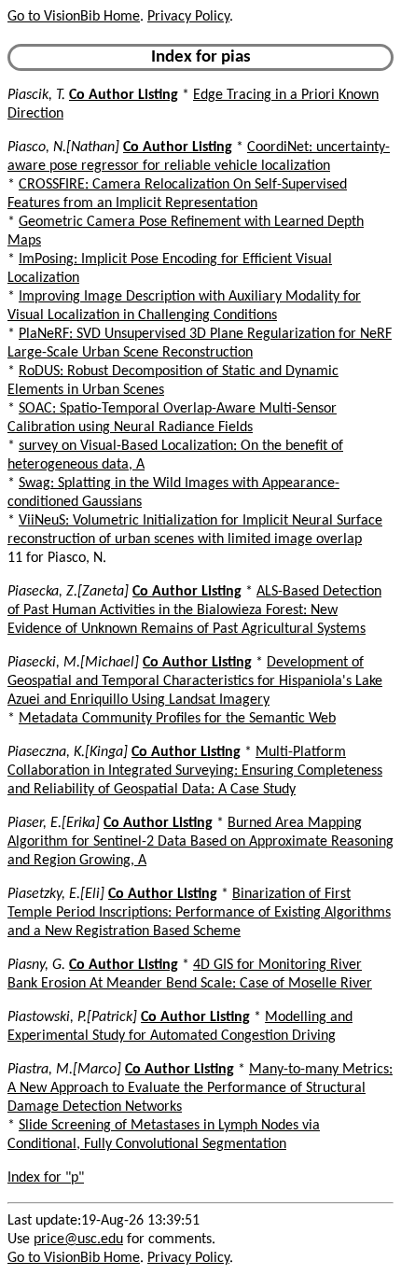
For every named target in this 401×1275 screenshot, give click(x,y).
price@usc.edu (78, 1239)
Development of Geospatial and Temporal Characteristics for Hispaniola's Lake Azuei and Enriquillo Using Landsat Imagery (194, 681)
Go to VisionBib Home (73, 16)
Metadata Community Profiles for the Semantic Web (177, 718)
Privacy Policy (188, 16)
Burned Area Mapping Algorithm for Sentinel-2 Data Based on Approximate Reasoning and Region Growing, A (200, 842)
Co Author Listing (123, 95)
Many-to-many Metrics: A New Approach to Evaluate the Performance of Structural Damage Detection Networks (200, 1088)
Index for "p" (45, 1177)
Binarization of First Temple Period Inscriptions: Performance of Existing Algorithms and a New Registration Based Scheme (199, 913)
